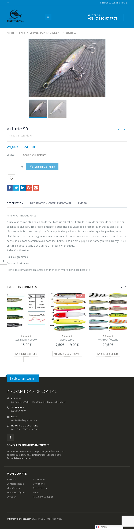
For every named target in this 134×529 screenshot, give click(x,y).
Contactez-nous (15, 483)
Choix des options (27, 353)
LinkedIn (23, 188)
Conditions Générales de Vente (40, 488)
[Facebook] (8, 3)
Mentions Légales (16, 492)
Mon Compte (14, 488)
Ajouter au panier (45, 167)
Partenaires (39, 479)
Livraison (11, 496)
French (103, 527)
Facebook (10, 188)
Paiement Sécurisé (43, 496)
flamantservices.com (20, 518)
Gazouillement (16, 188)
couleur (11, 154)
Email (36, 188)
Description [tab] (15, 203)
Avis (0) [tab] (82, 203)
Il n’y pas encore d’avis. (20, 135)
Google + (29, 188)
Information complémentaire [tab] (50, 203)
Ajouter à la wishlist (26, 359)
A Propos (12, 479)
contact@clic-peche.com (24, 420)
